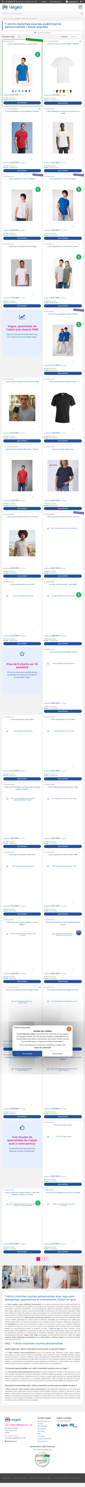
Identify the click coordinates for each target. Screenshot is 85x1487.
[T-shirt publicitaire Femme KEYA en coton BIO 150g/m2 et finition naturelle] (22, 1219)
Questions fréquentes (44, 1439)
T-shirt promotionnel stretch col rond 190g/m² (22, 1057)
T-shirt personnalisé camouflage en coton (63, 990)
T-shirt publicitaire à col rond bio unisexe (62, 246)
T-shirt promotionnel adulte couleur (62, 382)
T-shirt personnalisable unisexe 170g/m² (63, 314)
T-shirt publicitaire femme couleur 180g (63, 787)
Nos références (42, 1426)
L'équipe (44, 1)
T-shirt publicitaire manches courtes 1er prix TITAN (63, 112)
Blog (39, 1434)
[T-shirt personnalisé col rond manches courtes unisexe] (63, 948)
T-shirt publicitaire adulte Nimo (22, 719)
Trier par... (64, 36)
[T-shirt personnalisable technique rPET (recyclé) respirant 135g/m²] (22, 813)
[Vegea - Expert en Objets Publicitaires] (12, 9)
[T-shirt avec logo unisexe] (63, 1151)
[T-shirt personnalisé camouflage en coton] (63, 1016)
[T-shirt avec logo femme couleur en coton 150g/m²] (22, 948)
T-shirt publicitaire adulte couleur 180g (63, 855)
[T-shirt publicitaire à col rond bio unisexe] (63, 273)
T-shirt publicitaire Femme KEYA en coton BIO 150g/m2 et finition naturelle (22, 1194)
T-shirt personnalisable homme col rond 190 (22, 382)
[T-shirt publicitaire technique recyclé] (63, 678)
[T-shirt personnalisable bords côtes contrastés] (63, 1219)
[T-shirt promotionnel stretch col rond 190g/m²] (22, 1084)
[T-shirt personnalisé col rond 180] (22, 611)
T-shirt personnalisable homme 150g (22, 246)
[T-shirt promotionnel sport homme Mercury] (63, 543)
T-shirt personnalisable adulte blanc (22, 855)
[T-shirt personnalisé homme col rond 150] (22, 543)
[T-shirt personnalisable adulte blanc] (22, 881)
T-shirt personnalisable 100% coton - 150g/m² (22, 449)
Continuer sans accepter (22, 1027)
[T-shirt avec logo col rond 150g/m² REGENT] (63, 70)
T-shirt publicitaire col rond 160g (63, 719)
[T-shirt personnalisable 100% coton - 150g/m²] (22, 475)
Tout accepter (27, 1053)
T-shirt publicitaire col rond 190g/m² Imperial (22, 111)
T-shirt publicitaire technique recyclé (63, 652)
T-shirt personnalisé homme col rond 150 (22, 517)
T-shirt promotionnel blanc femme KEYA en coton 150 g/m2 (63, 1058)
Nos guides (41, 1436)
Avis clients (41, 1431)
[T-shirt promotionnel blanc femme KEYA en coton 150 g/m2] (63, 1084)
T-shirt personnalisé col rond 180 (22, 584)
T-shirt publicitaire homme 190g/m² (22, 179)
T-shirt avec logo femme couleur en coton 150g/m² (22, 923)
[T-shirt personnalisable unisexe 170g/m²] (63, 340)
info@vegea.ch (73, 2)
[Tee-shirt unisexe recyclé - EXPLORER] (63, 611)
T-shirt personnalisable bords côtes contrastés (63, 1192)
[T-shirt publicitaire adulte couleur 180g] (63, 881)
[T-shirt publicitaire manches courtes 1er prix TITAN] (63, 138)
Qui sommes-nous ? (55, 1)
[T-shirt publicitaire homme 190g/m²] (22, 205)
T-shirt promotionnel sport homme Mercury (62, 517)
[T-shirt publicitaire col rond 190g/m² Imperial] (22, 138)
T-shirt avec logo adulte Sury (63, 449)
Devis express (22, 103)
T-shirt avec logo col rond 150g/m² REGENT (63, 44)
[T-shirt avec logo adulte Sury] (63, 475)
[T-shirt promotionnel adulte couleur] (63, 408)
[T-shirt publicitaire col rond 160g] (63, 746)
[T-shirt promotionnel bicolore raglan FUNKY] (22, 1016)
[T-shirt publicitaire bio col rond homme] (22, 70)
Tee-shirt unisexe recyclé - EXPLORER (63, 584)
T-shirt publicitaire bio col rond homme (22, 44)
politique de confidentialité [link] (42, 1047)
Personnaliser (57, 1054)
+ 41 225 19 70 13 (12, 1436)
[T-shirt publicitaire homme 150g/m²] (63, 205)
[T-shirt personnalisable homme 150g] (22, 273)
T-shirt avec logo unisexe (62, 1125)
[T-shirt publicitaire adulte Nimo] (22, 746)
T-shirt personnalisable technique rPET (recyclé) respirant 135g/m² (22, 788)
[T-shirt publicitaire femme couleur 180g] (63, 813)
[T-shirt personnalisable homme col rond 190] (22, 408)
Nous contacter (42, 1441)
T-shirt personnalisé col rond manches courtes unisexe (62, 923)
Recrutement (42, 1429)
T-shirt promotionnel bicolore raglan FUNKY (22, 990)
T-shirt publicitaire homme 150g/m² (63, 179)
